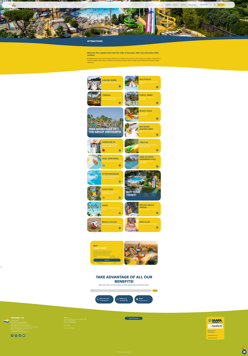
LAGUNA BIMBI (109, 80)
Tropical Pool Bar (204, 4)
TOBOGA (106, 95)
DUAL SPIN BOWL (110, 158)
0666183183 (15, 320)
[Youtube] (24, 335)
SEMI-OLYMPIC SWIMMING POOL (148, 158)
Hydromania (168, 4)
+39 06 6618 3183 (104, 300)
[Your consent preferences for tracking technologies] (1, 267)
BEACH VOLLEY (109, 221)
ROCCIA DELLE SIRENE (147, 206)
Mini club (145, 221)
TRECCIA (144, 142)
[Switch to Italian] (211, 4)
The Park (175, 4)
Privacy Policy (67, 325)
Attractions (183, 4)
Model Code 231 (211, 330)
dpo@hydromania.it (19, 330)
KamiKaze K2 (108, 141)
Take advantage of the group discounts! (105, 130)
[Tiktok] (20, 335)
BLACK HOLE (146, 110)
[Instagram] (16, 335)
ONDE (105, 205)
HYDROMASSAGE (110, 173)
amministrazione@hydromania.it (31, 327)
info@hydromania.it (143, 300)
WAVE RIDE (107, 189)
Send (155, 290)
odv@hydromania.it (212, 338)
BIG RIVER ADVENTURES (146, 127)
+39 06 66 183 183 (71, 320)
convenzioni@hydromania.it (23, 331)
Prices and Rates (192, 4)
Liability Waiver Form (213, 335)
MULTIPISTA (145, 79)
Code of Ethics (211, 332)
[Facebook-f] (12, 335)
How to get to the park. (69, 328)
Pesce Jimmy (146, 95)
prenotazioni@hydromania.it (25, 325)
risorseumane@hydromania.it (25, 328)
